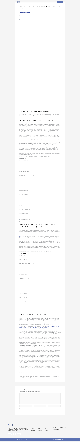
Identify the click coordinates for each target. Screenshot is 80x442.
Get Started (51, 1)
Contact (47, 1)
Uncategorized (28, 9)
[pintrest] (20, 434)
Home (24, 1)
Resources (39, 1)
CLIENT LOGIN (60, 1)
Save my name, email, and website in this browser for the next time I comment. (33, 408)
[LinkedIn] (13, 434)
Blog (43, 1)
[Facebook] (9, 434)
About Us (27, 1)
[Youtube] (15, 434)
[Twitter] (11, 434)
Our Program (33, 1)
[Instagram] (18, 434)
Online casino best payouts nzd (24, 12)
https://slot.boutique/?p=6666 (44, 323)
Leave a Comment (22, 9)
